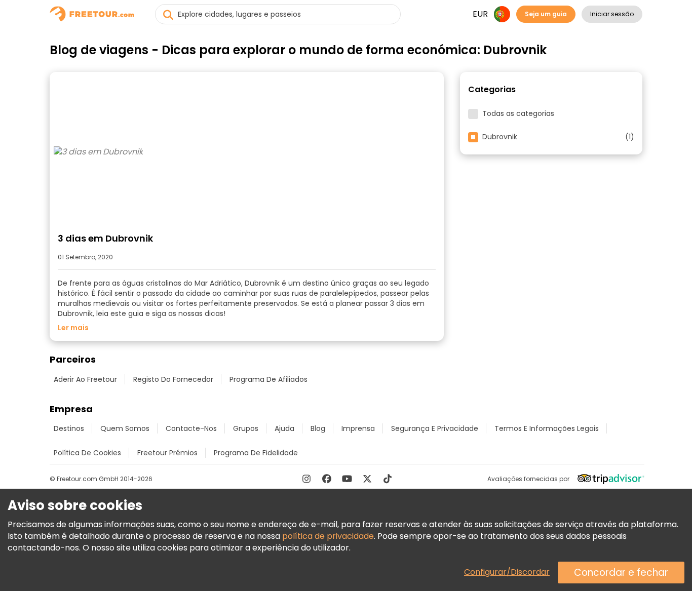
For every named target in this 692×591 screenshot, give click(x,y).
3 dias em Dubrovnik (105, 238)
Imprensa (358, 428)
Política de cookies (87, 453)
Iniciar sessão (612, 14)
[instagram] (306, 478)
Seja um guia (546, 14)
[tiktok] (387, 478)
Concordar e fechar (621, 572)
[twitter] (367, 478)
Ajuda (284, 428)
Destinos (69, 428)
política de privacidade (328, 536)
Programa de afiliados (268, 379)
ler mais (73, 328)
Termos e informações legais (546, 428)
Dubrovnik (558, 137)
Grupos (245, 428)
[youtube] (347, 478)
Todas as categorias (518, 114)
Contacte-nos (191, 428)
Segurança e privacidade (434, 428)
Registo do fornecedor (173, 379)
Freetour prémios (167, 453)
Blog (318, 428)
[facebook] (327, 478)
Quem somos (124, 428)
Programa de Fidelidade (256, 453)
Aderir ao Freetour (85, 379)
